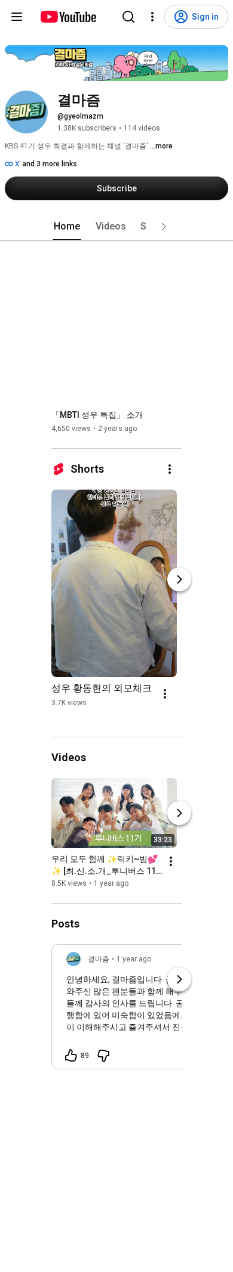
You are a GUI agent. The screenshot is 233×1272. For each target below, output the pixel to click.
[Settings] (152, 17)
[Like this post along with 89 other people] (71, 1055)
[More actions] (170, 469)
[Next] (179, 579)
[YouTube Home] (68, 16)
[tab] (67, 226)
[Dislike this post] (103, 1055)
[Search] (128, 17)
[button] (163, 226)
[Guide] (17, 17)
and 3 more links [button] (49, 164)
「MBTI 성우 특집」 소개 (97, 415)
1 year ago (133, 959)
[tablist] (116, 226)
